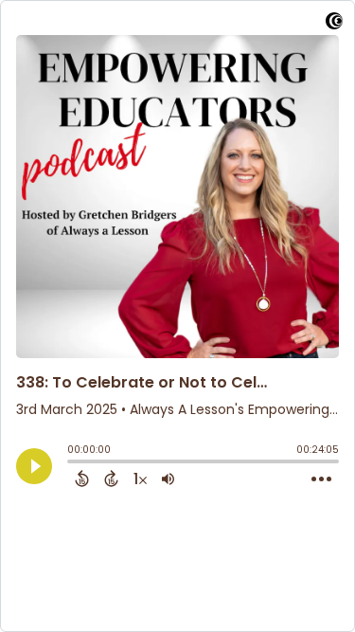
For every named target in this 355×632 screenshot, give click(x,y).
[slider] (72, 463)
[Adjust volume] (168, 478)
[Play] (34, 466)
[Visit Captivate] (334, 24)
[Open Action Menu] (321, 479)
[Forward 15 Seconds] (111, 478)
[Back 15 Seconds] (82, 478)
